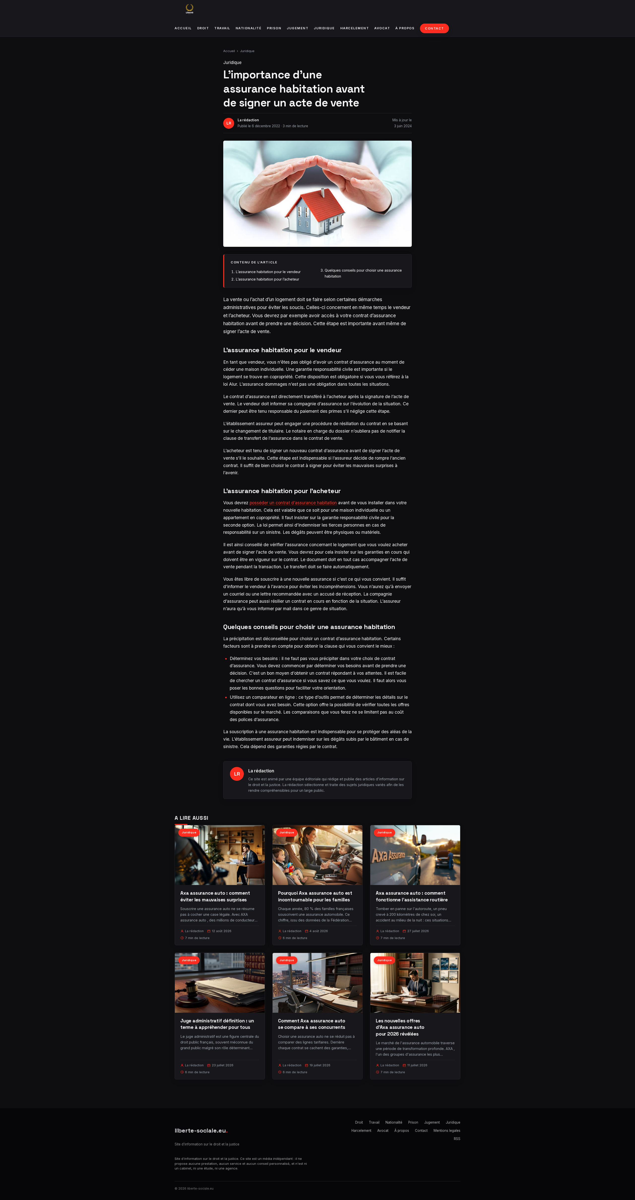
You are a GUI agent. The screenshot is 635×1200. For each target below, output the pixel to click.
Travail (222, 28)
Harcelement (354, 28)
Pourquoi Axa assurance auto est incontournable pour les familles (315, 896)
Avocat (382, 28)
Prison (274, 28)
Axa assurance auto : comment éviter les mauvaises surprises (215, 896)
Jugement (297, 28)
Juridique (324, 28)
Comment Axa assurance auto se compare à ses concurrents (311, 1024)
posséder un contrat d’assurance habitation (293, 502)
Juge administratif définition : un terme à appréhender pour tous (217, 1024)
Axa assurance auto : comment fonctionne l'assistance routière (412, 896)
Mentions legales (447, 1131)
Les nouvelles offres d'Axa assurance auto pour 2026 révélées (400, 1027)
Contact (434, 28)
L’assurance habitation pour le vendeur (268, 272)
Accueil (183, 28)
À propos (404, 28)
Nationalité (249, 28)
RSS (457, 1139)
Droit (203, 28)
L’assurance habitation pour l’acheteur (267, 279)
